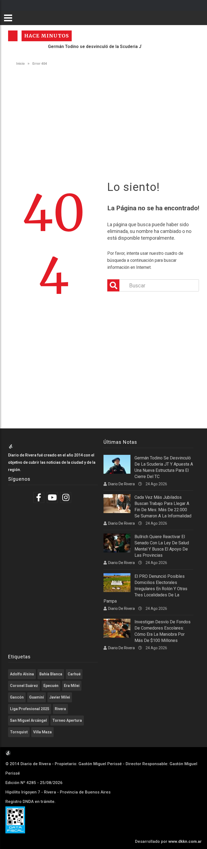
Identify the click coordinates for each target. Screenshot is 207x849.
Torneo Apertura (67, 720)
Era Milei (72, 685)
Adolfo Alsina (22, 674)
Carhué (74, 674)
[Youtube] (53, 497)
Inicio (20, 64)
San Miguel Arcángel (28, 720)
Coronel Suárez (24, 685)
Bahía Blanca (50, 674)
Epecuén (50, 685)
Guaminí (36, 697)
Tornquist (19, 732)
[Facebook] (39, 497)
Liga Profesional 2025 (29, 709)
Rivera (60, 709)
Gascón (17, 697)
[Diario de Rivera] (10, 448)
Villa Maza (42, 732)
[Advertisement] (106, 111)
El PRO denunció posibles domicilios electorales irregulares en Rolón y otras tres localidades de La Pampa (145, 589)
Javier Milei (59, 697)
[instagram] (66, 497)
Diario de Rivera (121, 484)
